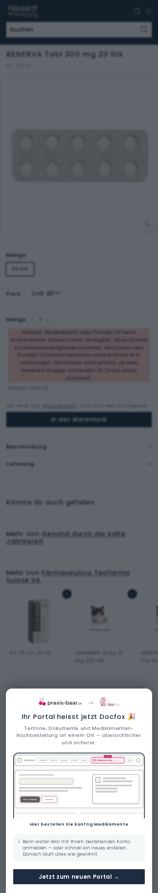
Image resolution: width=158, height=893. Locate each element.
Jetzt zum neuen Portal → (79, 877)
